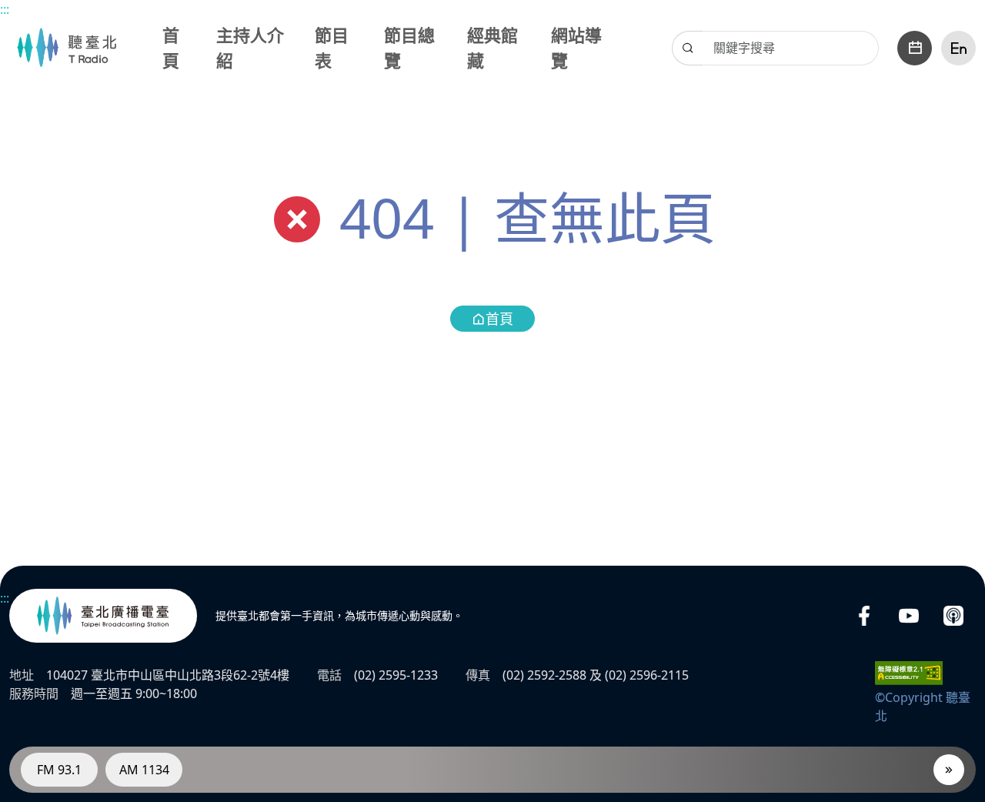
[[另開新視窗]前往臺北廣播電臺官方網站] (103, 616)
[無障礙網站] (909, 671)
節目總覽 (409, 47)
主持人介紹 (250, 47)
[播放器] (948, 769)
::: (4, 9)
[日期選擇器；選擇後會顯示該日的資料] (914, 48)
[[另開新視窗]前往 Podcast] (953, 616)
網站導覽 (576, 47)
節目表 (332, 47)
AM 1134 (144, 769)
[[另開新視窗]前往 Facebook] (864, 616)
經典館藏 (492, 47)
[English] (958, 48)
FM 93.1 (59, 769)
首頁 (170, 47)
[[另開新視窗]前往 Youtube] (908, 616)
